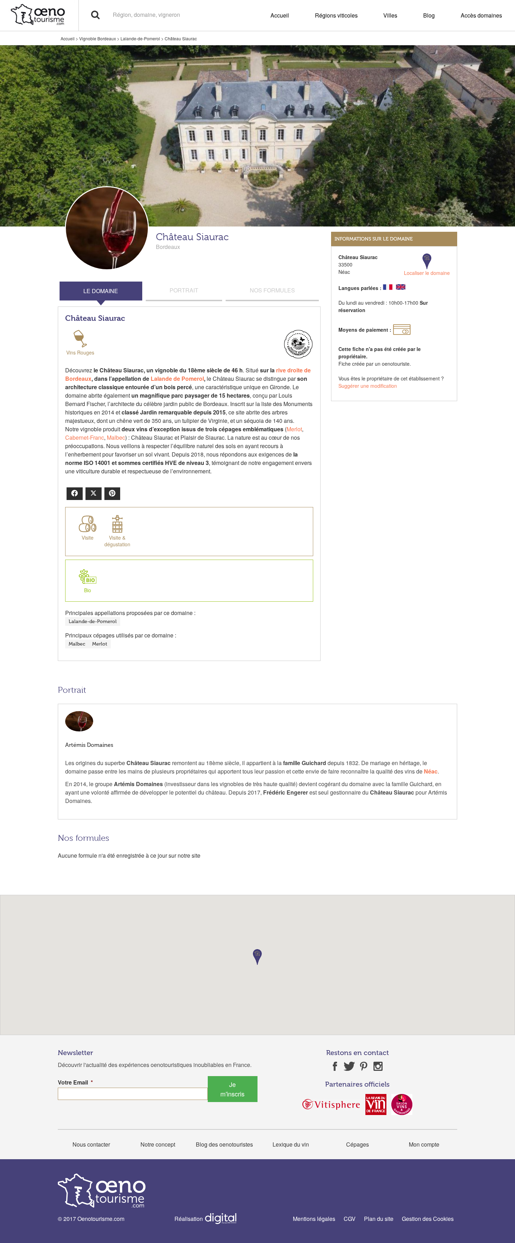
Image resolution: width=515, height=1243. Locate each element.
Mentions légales (314, 1219)
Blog (429, 15)
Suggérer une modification (367, 385)
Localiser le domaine (427, 272)
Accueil (279, 15)
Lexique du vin (291, 1144)
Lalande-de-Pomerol (140, 38)
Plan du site (378, 1219)
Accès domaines (481, 15)
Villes (390, 15)
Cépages (357, 1144)
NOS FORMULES (272, 290)
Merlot (294, 429)
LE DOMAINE (100, 291)
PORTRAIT (184, 290)
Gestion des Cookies (428, 1219)
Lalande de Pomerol (177, 378)
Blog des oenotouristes (224, 1144)
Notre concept (157, 1144)
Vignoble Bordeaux (97, 38)
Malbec (116, 437)
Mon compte (424, 1144)
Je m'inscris (232, 1089)
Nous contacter (91, 1144)
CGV (350, 1219)
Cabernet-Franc (84, 437)
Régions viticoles (336, 15)
